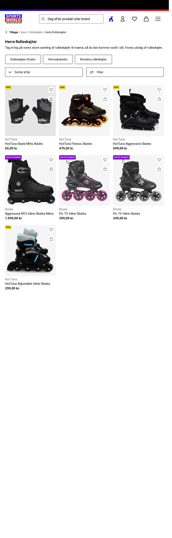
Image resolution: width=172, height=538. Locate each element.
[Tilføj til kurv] (51, 99)
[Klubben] (111, 19)
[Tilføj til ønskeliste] (51, 89)
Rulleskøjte (36, 32)
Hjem (24, 32)
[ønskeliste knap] (134, 19)
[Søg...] (43, 19)
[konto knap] (123, 19)
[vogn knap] (146, 19)
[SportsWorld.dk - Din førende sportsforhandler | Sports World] (13, 19)
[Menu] (158, 19)
